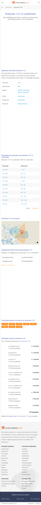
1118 (26, 324)
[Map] (20, 233)
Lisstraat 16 (12, 359)
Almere (3, 465)
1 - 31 (22, 170)
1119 (33, 324)
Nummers (24, 166)
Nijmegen (4, 470)
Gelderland (25, 456)
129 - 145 (24, 200)
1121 (12, 327)
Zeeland (24, 472)
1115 (12, 324)
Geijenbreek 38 (13, 405)
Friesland (25, 453)
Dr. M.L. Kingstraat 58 (15, 372)
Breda (3, 467)
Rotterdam (4, 451)
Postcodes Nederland (8, 481)
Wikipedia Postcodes (28, 481)
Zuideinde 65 (12, 353)
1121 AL (4, 204)
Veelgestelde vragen (7, 484)
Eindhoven (4, 458)
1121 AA (4, 170)
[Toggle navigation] (2, 2)
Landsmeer (21, 96)
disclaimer (31, 503)
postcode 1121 (25, 341)
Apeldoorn (4, 474)
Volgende (35, 208)
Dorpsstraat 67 (13, 399)
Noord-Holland (22, 104)
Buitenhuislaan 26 (14, 366)
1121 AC (4, 177)
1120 (4, 327)
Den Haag (4, 453)
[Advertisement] (20, 45)
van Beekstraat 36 (14, 346)
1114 (4, 324)
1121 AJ (4, 196)
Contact (3, 486)
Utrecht (3, 456)
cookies (37, 503)
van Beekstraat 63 (14, 379)
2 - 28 (22, 181)
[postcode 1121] (20, 2)
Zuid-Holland (26, 474)
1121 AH (5, 192)
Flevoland (25, 451)
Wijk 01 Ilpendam (23, 92)
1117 (19, 324)
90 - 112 (23, 192)
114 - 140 (24, 204)
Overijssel (25, 467)
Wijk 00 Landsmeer (24, 90)
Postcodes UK (26, 486)
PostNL (24, 488)
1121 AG (5, 189)
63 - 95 (23, 177)
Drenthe (24, 449)
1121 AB (4, 173)
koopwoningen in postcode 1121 (18, 416)
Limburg (24, 460)
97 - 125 (23, 196)
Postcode (5, 166)
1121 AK (4, 200)
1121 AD (5, 181)
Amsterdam (5, 449)
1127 (19, 327)
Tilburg (3, 460)
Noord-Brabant (27, 463)
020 (19, 86)
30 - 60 (23, 185)
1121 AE (4, 185)
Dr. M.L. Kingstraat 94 (15, 386)
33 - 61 (23, 173)
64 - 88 (23, 189)
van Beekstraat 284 (14, 392)
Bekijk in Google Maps (9, 265)
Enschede (4, 472)
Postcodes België (27, 484)
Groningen (4, 463)
